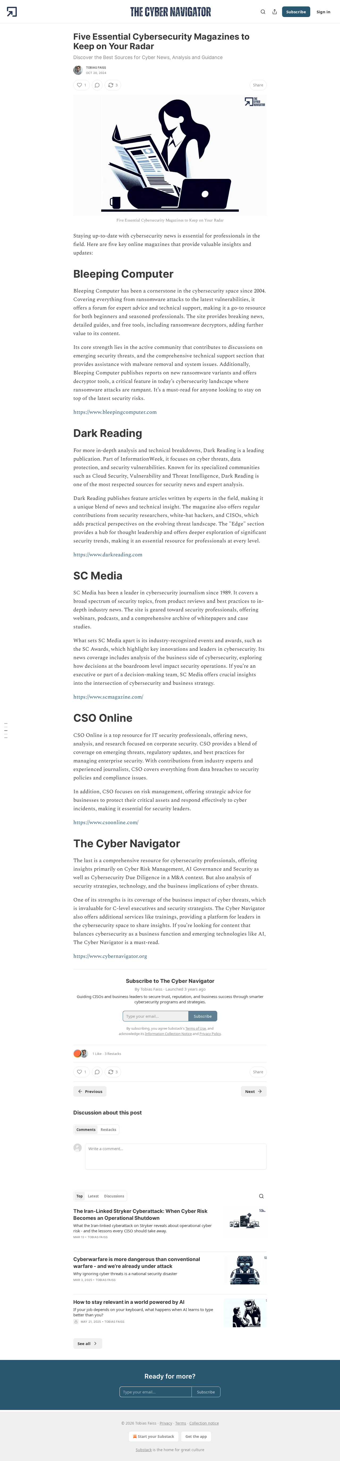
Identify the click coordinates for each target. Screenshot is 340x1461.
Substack (144, 1449)
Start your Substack (156, 1436)
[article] (170, 1227)
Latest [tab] (93, 1196)
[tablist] (96, 1129)
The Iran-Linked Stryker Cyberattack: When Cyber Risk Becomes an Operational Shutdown (140, 1214)
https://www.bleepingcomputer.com (115, 412)
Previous (93, 1091)
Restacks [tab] (108, 1129)
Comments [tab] (85, 1129)
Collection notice (204, 1423)
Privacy (166, 1423)
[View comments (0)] (97, 85)
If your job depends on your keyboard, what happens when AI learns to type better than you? (143, 1312)
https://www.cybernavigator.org (110, 956)
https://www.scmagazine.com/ (108, 697)
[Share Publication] (274, 11)
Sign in (323, 11)
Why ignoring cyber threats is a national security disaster (125, 1273)
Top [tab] (79, 1196)
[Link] (66, 274)
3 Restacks (113, 1053)
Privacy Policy (210, 1033)
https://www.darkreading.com (107, 555)
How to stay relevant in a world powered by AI (128, 1302)
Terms (180, 1423)
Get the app (196, 1436)
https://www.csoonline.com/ (105, 822)
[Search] (263, 11)
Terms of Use (195, 1028)
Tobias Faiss (96, 67)
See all (84, 1343)
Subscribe (296, 11)
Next (250, 1091)
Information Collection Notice (168, 1033)
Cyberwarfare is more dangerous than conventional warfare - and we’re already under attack (136, 1262)
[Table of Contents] (6, 730)
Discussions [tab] (114, 1196)
